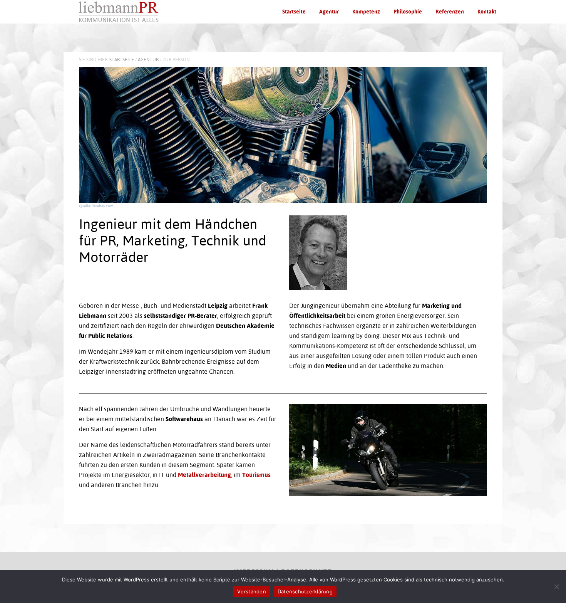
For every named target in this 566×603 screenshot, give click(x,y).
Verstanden (251, 591)
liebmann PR (121, 11)
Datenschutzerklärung (305, 591)
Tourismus (256, 475)
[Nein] (556, 586)
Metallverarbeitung (204, 475)
